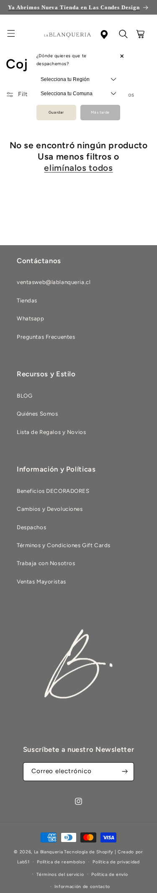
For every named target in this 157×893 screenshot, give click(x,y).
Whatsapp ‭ (31, 318)
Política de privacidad (116, 862)
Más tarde (100, 112)
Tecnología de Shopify (88, 852)
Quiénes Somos (37, 413)
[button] (16, 34)
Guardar (56, 112)
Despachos (31, 527)
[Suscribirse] (125, 771)
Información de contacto (82, 886)
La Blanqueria (48, 852)
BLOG (24, 395)
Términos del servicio (60, 874)
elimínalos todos (78, 167)
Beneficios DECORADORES (53, 490)
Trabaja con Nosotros (46, 563)
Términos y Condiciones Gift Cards (64, 545)
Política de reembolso (61, 862)
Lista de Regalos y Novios (51, 432)
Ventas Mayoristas (41, 581)
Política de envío (109, 874)
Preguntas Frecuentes (46, 336)
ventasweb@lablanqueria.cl (53, 282)
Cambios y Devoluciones (50, 508)
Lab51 (23, 862)
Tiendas (27, 300)
